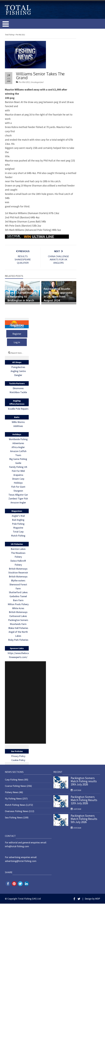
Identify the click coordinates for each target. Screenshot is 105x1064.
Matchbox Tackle (18, 392)
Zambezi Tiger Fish (18, 498)
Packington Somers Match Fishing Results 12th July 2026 (84, 800)
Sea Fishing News (14, 817)
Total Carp (18, 531)
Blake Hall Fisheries (18, 628)
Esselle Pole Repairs (18, 408)
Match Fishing (18, 535)
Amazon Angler (18, 502)
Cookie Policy (18, 760)
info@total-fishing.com (17, 846)
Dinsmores (18, 388)
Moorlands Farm (18, 624)
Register (16, 333)
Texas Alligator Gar (18, 494)
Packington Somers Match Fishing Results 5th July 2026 (84, 819)
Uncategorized (37, 82)
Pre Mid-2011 (24, 82)
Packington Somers (18, 620)
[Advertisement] (25, 702)
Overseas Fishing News (16, 811)
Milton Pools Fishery (18, 604)
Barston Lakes (18, 548)
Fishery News (11, 792)
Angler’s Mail (18, 515)
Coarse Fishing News (15, 785)
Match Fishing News (15, 804)
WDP (97, 898)
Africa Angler (18, 447)
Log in (17, 342)
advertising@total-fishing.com (20, 861)
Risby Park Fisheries (18, 639)
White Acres (18, 608)
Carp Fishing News (14, 779)
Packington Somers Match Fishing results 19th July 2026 (84, 781)
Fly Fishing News (13, 798)
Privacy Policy (18, 756)
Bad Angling (18, 519)
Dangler (18, 375)
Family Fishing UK (18, 466)
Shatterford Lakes (18, 592)
